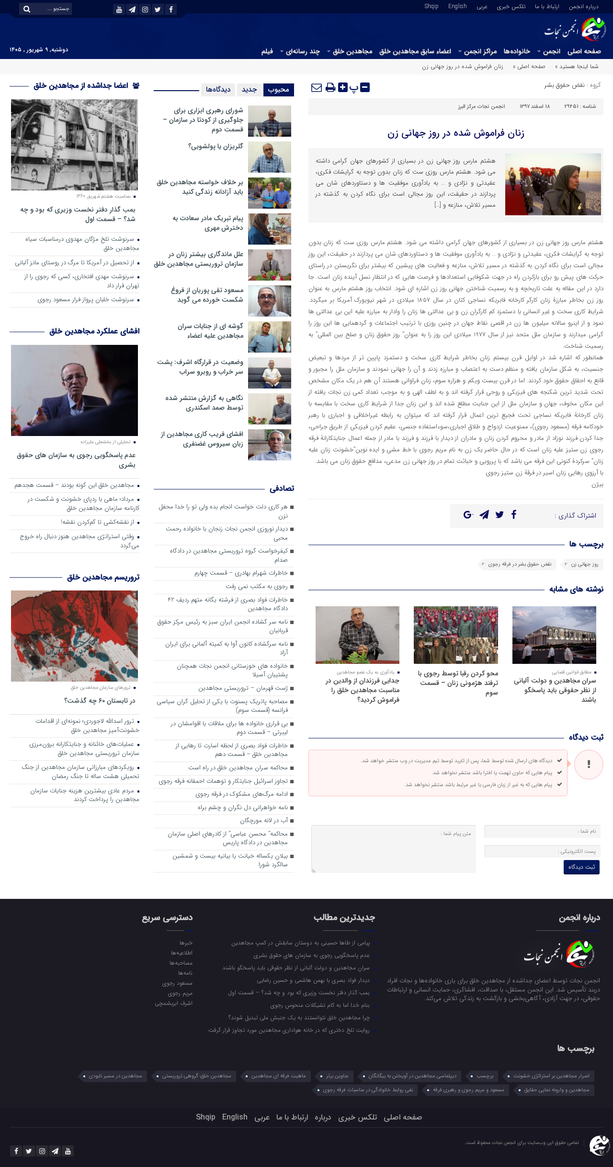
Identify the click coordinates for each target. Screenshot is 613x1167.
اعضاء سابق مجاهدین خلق (415, 51)
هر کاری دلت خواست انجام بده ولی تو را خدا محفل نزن (223, 512)
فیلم (267, 51)
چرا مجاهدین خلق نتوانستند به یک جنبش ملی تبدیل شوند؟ (300, 1017)
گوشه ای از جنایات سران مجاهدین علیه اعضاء (210, 331)
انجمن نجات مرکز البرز (481, 107)
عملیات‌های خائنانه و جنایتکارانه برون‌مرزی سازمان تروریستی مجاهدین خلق (84, 749)
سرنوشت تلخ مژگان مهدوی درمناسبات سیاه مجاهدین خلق (82, 244)
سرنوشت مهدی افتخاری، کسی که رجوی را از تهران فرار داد (81, 281)
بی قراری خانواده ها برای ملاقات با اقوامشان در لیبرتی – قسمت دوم (229, 728)
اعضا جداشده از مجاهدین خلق (82, 86)
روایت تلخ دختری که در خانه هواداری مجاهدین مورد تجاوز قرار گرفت (290, 1030)
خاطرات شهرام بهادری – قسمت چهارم (241, 573)
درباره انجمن (584, 6)
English (457, 6)
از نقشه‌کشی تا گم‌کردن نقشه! (98, 522)
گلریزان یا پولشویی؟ (215, 146)
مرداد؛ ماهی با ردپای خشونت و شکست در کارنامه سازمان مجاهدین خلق (83, 504)
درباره (323, 1117)
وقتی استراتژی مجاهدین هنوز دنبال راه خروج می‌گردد (79, 541)
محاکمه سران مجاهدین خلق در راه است (238, 768)
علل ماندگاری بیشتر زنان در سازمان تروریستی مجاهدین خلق (198, 259)
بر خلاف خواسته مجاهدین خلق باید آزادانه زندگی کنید (200, 187)
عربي (482, 6)
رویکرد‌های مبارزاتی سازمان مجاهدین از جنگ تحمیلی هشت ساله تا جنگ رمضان (80, 772)
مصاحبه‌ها (181, 962)
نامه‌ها (185, 972)
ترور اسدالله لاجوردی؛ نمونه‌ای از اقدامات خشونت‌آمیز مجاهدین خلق (87, 726)
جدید (249, 89)
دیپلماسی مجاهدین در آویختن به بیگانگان (412, 1076)
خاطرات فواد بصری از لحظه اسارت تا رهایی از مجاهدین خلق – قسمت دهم (232, 751)
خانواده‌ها (517, 51)
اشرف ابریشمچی (173, 1003)
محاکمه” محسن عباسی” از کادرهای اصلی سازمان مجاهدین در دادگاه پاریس (228, 839)
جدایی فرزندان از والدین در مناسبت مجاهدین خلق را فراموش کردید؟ (362, 690)
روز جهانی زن (585, 564)
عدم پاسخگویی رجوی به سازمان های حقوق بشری (76, 460)
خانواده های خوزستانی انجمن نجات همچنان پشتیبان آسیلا (232, 671)
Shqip (432, 6)
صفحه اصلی (584, 51)
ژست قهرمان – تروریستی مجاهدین (243, 688)
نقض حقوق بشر (565, 85)
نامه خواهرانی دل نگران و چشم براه (243, 808)
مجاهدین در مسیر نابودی (115, 1076)
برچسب (485, 1076)
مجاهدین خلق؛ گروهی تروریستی (196, 1076)
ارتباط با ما (547, 6)
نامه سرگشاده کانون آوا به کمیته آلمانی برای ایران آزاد (226, 649)
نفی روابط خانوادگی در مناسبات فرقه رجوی (368, 1090)
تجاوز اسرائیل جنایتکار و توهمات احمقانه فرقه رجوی (223, 781)
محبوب (278, 89)
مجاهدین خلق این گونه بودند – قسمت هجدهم (75, 485)
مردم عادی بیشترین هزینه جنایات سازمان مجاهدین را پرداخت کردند (84, 796)
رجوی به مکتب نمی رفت (257, 586)
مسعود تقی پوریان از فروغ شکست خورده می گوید (207, 295)
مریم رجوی (180, 993)
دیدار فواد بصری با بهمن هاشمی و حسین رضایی (314, 980)
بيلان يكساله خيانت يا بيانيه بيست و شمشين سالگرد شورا (230, 861)
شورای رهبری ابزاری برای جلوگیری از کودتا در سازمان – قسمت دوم (203, 120)
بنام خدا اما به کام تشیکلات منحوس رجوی (321, 1005)
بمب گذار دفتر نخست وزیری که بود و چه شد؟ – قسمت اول (78, 214)
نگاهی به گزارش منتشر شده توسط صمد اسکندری (204, 403)
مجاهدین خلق (352, 51)
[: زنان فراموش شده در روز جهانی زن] (317, 87)
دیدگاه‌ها (218, 89)
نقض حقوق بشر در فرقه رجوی (519, 564)
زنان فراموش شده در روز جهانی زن (455, 133)
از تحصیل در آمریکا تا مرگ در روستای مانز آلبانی (75, 263)
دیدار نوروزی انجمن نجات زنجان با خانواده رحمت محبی (227, 534)
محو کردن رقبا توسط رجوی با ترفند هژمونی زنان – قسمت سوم (458, 683)
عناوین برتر (337, 1076)
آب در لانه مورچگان (264, 820)
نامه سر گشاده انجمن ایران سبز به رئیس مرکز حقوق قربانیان (223, 627)
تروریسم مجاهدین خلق (103, 577)
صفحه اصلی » (529, 66)
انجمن (551, 51)
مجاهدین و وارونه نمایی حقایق (557, 1090)
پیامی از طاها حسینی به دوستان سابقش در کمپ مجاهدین (301, 942)
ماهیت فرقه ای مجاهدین (278, 1076)
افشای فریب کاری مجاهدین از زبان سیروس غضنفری (202, 439)
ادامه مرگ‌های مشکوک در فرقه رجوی (241, 794)
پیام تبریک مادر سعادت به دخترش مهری (207, 223)
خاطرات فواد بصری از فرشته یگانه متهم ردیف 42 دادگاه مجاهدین (228, 605)
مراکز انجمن (480, 51)
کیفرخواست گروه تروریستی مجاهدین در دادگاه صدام (229, 556)
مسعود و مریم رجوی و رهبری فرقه (468, 1090)
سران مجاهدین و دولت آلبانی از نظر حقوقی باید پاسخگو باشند (555, 690)
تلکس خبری (511, 6)
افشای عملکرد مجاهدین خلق (94, 331)
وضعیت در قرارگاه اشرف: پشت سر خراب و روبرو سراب (200, 367)
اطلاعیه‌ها (181, 952)
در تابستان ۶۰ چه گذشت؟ (100, 700)
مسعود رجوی (177, 982)
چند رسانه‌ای (303, 51)
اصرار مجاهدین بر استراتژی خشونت (551, 1076)
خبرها (186, 942)
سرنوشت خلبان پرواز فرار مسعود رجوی (86, 300)
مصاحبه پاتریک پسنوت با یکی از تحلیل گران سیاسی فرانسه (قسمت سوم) (222, 706)
